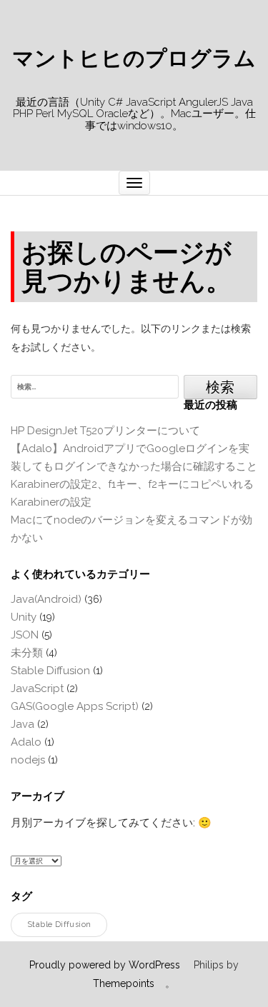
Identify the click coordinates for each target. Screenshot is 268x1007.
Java (22, 724)
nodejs (28, 759)
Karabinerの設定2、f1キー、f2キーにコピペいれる (132, 484)
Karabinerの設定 (51, 502)
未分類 (27, 652)
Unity (23, 617)
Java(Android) (46, 599)
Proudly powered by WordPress (104, 965)
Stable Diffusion (50, 670)
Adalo (26, 742)
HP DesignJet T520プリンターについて (105, 430)
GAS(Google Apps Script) (75, 706)
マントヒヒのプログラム (134, 58)
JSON (25, 634)
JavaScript (37, 688)
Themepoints (123, 983)
